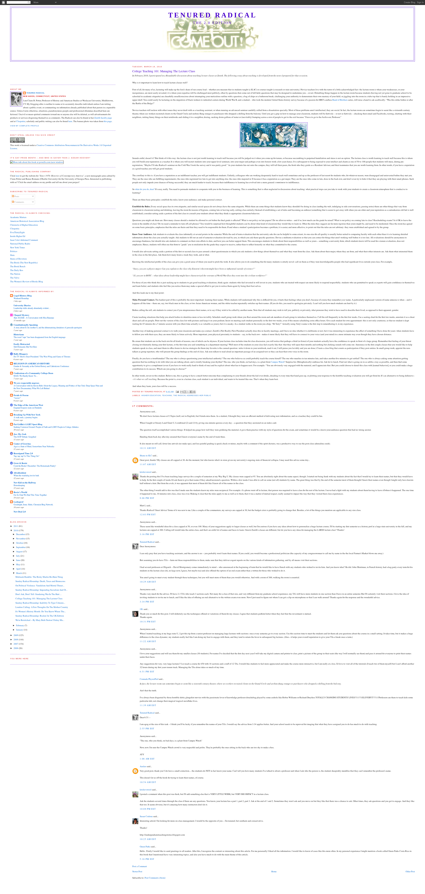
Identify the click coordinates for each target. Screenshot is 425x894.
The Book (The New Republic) (24, 262)
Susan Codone (146, 816)
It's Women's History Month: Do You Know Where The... (40, 611)
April (18, 568)
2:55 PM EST (147, 728)
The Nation (15, 273)
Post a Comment (139, 866)
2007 (16, 643)
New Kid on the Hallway (25, 482)
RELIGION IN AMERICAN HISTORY (32, 363)
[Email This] (181, 392)
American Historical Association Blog (27, 221)
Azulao (143, 766)
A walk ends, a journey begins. (26, 417)
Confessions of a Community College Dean (33, 373)
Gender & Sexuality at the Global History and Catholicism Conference (41, 366)
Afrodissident (20, 472)
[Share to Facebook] (191, 392)
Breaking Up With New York (27, 414)
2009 (16, 635)
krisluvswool (145, 471)
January (20, 629)
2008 (16, 639)
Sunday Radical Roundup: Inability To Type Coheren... (40, 602)
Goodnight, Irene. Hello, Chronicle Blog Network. (33, 504)
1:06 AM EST (147, 758)
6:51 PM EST (147, 671)
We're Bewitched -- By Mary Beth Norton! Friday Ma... (39, 620)
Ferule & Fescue (21, 395)
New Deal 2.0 (20, 511)
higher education (151, 395)
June (18, 560)
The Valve (14, 277)
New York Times (17, 247)
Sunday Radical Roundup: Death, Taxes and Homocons (40, 581)
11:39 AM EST (148, 705)
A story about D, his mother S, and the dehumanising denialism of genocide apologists (48, 327)
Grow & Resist (20, 463)
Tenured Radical (212, 15)
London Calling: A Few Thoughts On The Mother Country (41, 607)
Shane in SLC (146, 455)
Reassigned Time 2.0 (23, 453)
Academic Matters (18, 217)
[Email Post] (177, 392)
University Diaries (22, 305)
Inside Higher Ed (17, 236)
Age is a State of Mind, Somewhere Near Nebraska (34, 446)
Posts (16, 196)
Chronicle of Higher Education (24, 224)
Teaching (167, 395)
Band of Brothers (340, 99)
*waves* (17, 398)
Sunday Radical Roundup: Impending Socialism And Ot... (41, 589)
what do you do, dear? (145, 189)
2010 (16, 530)
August (19, 551)
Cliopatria (20, 121)
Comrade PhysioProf (149, 678)
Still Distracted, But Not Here (25, 346)
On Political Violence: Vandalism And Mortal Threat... (39, 585)
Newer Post (137, 871)
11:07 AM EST (148, 464)
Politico (13, 251)
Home (274, 871)
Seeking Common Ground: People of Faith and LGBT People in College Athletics (46, 427)
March (19, 573)
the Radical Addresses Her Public (192, 395)
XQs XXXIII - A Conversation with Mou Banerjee (34, 317)
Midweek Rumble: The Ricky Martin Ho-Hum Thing (39, 576)
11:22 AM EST (148, 641)
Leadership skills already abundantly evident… (32, 308)
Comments (19, 201)
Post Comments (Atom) (155, 877)
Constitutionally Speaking (26, 324)
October (20, 542)
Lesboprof (18, 501)
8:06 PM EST (147, 497)
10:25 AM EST (148, 839)
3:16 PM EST (147, 534)
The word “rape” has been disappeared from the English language (39, 337)
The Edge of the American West (28, 404)
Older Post (410, 871)
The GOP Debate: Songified (25, 436)
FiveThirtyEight (17, 232)
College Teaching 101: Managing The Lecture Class (38, 598)
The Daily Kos (16, 270)
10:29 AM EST (148, 581)
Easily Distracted (22, 344)
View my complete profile (24, 126)
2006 (16, 648)
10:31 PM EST (148, 621)
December (21, 534)
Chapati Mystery (21, 314)
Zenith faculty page (103, 117)
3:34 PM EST (147, 601)
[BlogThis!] (184, 392)
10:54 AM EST (148, 782)
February (20, 625)
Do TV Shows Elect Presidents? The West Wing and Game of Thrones (42, 356)
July (18, 555)
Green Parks (145, 846)
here (70, 121)
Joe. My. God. (20, 434)
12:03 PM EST (148, 514)
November (21, 538)
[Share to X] (188, 392)
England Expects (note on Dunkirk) (28, 407)
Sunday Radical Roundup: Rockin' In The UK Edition (39, 615)
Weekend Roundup (21, 298)
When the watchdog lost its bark (26, 475)
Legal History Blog (23, 295)
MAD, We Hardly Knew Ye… (26, 375)
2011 (16, 526)
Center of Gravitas (22, 443)
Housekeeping (19, 485)
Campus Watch (277, 361)
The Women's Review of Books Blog (26, 281)
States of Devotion (18, 258)
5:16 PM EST (147, 858)
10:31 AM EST (148, 448)
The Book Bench (17, 266)
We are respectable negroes (26, 382)
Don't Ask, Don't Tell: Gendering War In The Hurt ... (38, 594)
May (18, 564)
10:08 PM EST (148, 808)
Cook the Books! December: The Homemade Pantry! (35, 465)
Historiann (19, 334)
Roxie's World (20, 492)
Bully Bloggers (21, 353)
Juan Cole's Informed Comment (24, 239)
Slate (12, 255)
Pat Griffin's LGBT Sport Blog (28, 424)
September (21, 547)
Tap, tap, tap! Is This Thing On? (26, 456)
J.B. (141, 609)
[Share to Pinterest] (194, 392)
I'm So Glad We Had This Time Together (30, 494)
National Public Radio (20, 243)
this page (108, 121)
